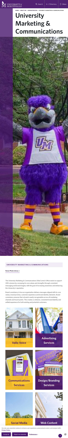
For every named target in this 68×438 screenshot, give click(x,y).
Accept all (6, 434)
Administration (32, 10)
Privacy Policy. (6, 430)
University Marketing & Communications (27, 265)
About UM (23, 10)
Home (17, 10)
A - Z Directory (51, 4)
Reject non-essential (20, 434)
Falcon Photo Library (11, 271)
